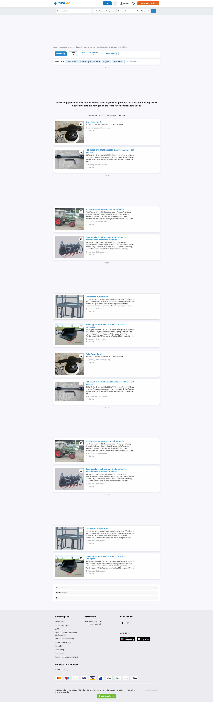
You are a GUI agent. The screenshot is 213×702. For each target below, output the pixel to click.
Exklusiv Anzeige (62, 669)
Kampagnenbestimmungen (66, 657)
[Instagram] (128, 623)
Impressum (60, 653)
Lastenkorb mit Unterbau (97, 297)
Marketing (59, 650)
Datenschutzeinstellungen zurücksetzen (66, 634)
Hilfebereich (60, 622)
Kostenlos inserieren (149, 3)
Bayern (105, 62)
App (108, 3)
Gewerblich (93, 54)
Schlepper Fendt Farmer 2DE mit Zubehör (105, 209)
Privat (83, 54)
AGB (57, 629)
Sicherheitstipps (62, 625)
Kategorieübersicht (63, 642)
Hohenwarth (117, 62)
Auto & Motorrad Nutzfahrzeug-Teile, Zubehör (82, 61)
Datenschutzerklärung (64, 639)
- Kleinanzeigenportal (93, 623)
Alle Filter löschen (131, 62)
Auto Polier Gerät (94, 122)
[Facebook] (122, 623)
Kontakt (58, 646)
